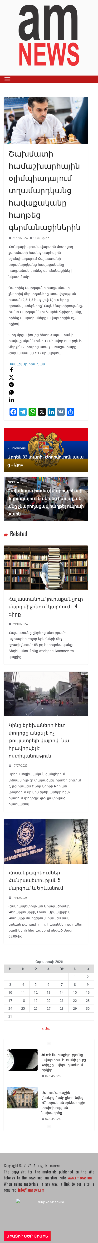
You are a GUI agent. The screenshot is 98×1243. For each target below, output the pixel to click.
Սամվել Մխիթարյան (27, 364)
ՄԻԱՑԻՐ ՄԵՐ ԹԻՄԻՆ (27, 1236)
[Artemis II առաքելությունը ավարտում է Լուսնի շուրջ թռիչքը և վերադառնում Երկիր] (22, 1060)
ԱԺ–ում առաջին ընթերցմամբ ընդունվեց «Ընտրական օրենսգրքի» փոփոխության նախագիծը (63, 1102)
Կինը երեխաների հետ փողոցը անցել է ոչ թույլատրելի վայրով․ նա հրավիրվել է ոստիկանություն (39, 740)
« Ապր (47, 1028)
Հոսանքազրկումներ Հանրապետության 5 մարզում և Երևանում (36, 880)
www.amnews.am (80, 1178)
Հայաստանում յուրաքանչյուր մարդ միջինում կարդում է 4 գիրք (46, 606)
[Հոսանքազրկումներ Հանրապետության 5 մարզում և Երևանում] (46, 822)
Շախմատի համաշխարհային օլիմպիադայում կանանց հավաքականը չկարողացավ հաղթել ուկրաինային (45, 498)
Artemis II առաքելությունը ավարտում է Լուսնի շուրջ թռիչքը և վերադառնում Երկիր (63, 1062)
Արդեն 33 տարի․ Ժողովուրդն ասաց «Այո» (45, 457)
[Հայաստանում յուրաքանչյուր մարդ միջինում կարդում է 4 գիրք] (46, 548)
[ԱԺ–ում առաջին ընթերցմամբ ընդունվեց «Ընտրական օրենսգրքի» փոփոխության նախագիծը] (22, 1097)
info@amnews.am (31, 1190)
